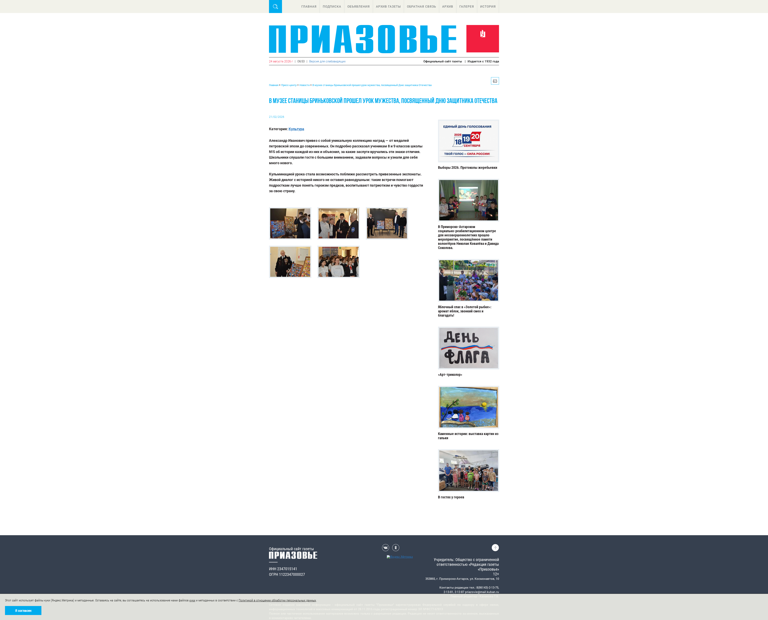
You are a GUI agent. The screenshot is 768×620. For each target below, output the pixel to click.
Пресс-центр (289, 85)
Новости (304, 85)
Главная (309, 6)
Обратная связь (421, 6)
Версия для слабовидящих (327, 61)
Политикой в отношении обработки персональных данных (277, 600)
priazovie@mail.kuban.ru (482, 592)
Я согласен (23, 610)
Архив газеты (388, 6)
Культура (296, 128)
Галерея (466, 6)
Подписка (332, 6)
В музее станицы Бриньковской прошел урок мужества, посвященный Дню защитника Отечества (372, 85)
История (488, 6)
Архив (447, 6)
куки (192, 600)
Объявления (358, 6)
